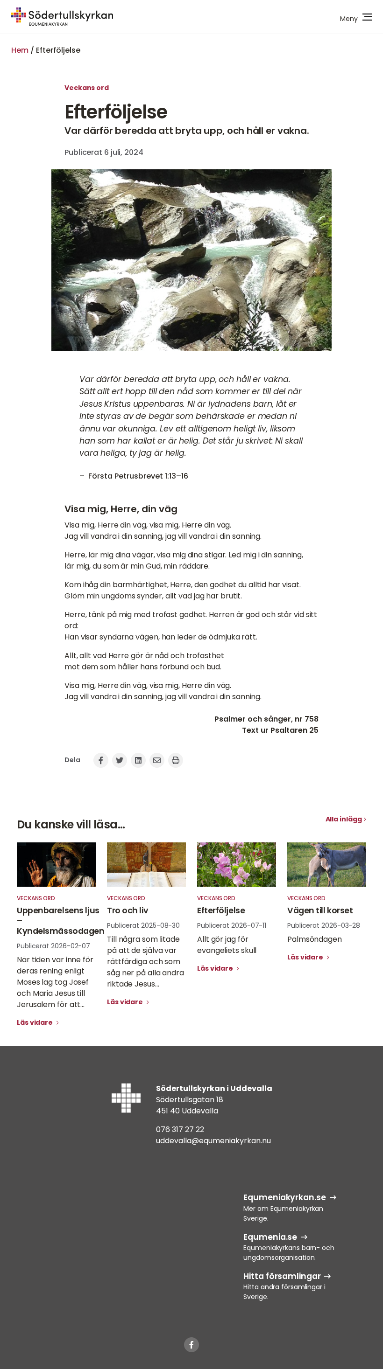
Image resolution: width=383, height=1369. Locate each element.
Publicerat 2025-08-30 (143, 925)
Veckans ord (86, 87)
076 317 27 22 (180, 1129)
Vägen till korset (320, 910)
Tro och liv (127, 910)
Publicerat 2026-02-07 (53, 946)
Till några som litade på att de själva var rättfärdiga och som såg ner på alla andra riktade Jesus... (145, 961)
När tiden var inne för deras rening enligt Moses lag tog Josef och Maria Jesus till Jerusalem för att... (55, 982)
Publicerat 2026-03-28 (323, 925)
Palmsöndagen (314, 939)
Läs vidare (35, 1022)
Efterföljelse (221, 910)
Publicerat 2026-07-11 (231, 925)
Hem (19, 50)
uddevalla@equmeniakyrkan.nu (213, 1140)
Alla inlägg (344, 819)
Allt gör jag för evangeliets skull (226, 945)
